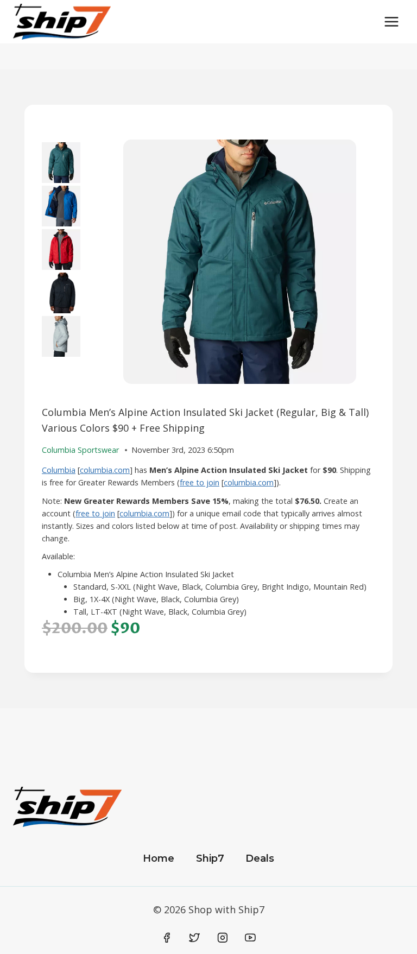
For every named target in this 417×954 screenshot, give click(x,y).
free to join (199, 482)
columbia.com (105, 470)
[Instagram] (222, 938)
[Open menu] (391, 21)
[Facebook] (167, 938)
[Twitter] (194, 938)
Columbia (58, 470)
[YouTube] (250, 938)
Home (158, 858)
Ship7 (210, 858)
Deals (259, 858)
